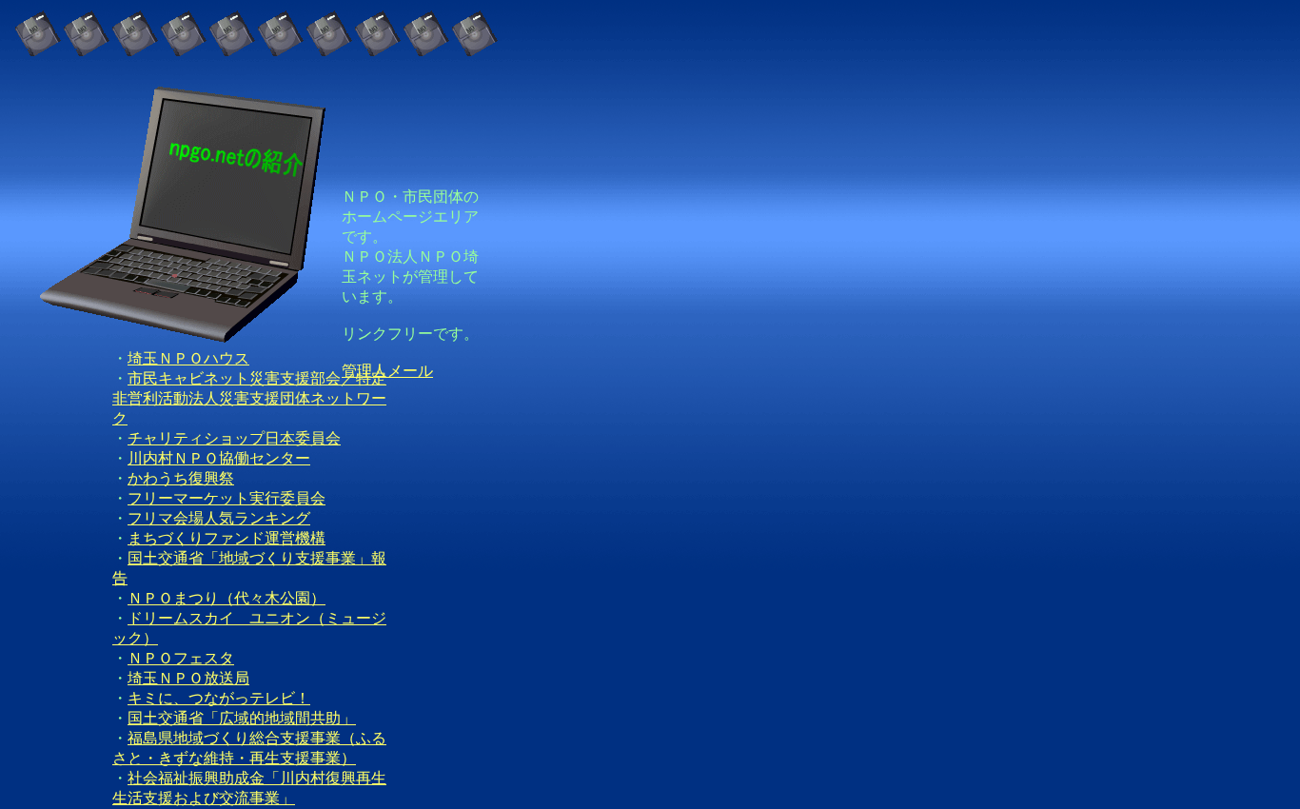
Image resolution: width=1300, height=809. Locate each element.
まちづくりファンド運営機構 (226, 538)
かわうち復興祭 (181, 478)
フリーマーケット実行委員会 (226, 498)
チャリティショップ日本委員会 (234, 438)
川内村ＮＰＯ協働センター (219, 458)
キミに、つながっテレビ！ (219, 698)
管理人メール (387, 371)
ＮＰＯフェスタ (181, 658)
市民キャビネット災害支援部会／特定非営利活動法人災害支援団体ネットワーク (249, 398)
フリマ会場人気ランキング (219, 518)
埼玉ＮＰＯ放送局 (188, 678)
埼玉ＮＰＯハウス (188, 358)
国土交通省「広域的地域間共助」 (242, 718)
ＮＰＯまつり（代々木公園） (226, 598)
